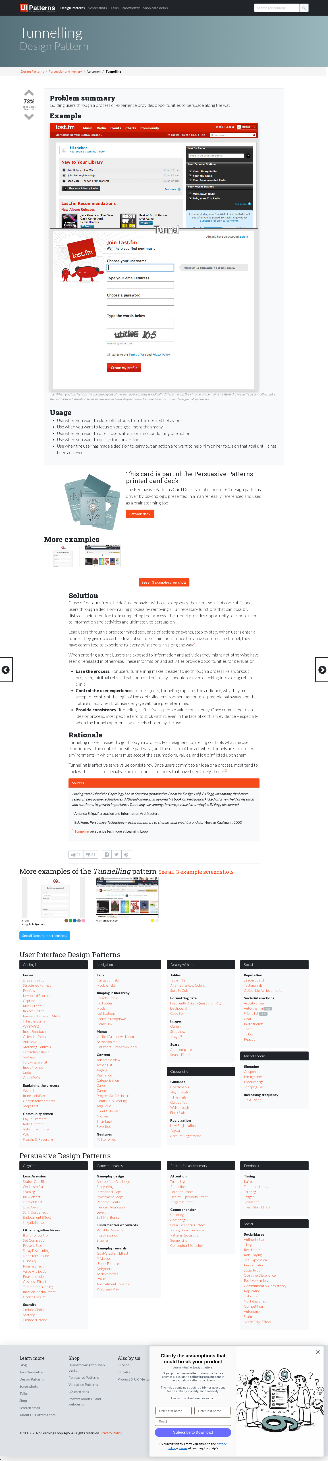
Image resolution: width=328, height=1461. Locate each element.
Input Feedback (34, 1031)
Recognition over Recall (187, 1230)
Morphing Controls (37, 1047)
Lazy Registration (183, 1126)
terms (183, 1448)
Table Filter (178, 980)
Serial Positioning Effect (187, 1225)
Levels (101, 1212)
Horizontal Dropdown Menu (117, 1047)
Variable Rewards (110, 1230)
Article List (104, 1065)
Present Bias (32, 1245)
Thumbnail (104, 1121)
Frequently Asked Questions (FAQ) (196, 1003)
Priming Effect (33, 1266)
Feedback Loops (256, 1187)
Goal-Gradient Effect (112, 1253)
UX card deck (79, 1391)
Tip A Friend (253, 1100)
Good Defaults (34, 1078)
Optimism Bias (33, 1187)
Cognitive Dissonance (260, 1275)
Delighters (104, 1269)
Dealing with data (183, 964)
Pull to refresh (107, 1139)
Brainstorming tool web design (87, 1367)
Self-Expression (255, 1260)
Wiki (26, 1134)
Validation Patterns (83, 1384)
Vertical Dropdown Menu (115, 1037)
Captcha (29, 1001)
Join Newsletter (31, 1372)
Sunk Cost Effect (35, 1212)
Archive (102, 1116)
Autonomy (251, 1311)
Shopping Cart (254, 1087)
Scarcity (29, 1315)
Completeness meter (39, 1101)
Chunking (177, 1215)
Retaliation (252, 1250)
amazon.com (110, 920)
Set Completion (34, 1240)
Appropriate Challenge (113, 1181)
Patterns (72, 8)
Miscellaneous (255, 1056)
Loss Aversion (33, 1207)
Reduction (178, 1187)
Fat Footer (104, 1003)
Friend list (251, 1013)
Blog (23, 1365)
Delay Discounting (36, 1251)
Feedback (251, 1165)
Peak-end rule (33, 1276)
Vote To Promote (36, 1129)
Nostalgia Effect (256, 1301)
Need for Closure (36, 1256)
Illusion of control (35, 1235)
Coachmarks (179, 1087)
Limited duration (35, 1320)
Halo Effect (252, 1296)
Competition (253, 1306)
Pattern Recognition (185, 1235)
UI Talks (124, 1372)
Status (248, 1317)
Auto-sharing (253, 1008)
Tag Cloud (104, 1106)
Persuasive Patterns (84, 1377)
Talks (114, 8)
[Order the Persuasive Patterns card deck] (92, 500)
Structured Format (37, 985)
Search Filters (180, 1055)
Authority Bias (254, 1239)
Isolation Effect (181, 1192)
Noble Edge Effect (257, 1322)
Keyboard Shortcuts (38, 996)
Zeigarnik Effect (182, 1202)
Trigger (249, 1197)
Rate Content (33, 1124)
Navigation (105, 964)
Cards (101, 1085)
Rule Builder (32, 1006)
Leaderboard (254, 980)
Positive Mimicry (256, 1280)
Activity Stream (255, 1003)
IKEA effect (31, 1197)
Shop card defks (155, 8)
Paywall (175, 1131)
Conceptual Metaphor (186, 1245)
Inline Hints (178, 1097)
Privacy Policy (111, 1433)
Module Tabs (106, 985)
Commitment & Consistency (265, 1286)
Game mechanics (110, 1165)
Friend (248, 1029)
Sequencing (178, 1240)
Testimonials (253, 985)
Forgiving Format (35, 1062)
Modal (101, 1008)
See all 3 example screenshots (164, 582)
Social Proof (253, 1270)
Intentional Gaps (109, 1192)
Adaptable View (108, 1060)
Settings (29, 1057)
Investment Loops (110, 1197)
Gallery (175, 1026)
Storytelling (105, 1187)
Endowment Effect (37, 1217)
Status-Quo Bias (35, 1181)
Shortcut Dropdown (111, 1019)
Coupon (250, 1072)
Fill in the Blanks (34, 1021)
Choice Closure (34, 1297)
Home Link (104, 1024)
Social (248, 964)
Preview (29, 990)
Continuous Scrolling (112, 1101)
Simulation (251, 1202)
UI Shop (124, 1365)
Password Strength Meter (42, 1016)
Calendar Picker (35, 1037)
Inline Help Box (34, 1096)
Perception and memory (65, 71)
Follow (248, 1034)
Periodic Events (108, 1202)
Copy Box (177, 1013)
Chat (247, 1019)
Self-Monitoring (108, 1217)
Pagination (104, 1075)
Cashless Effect (34, 1282)
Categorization (108, 1080)
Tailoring (250, 1192)
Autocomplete (181, 1049)
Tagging (102, 1070)
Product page (254, 1082)
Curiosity (29, 1261)
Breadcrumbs (107, 998)
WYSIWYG (31, 1026)
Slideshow (177, 1031)
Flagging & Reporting (38, 1139)
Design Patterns (32, 71)
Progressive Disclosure (114, 1096)
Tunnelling (177, 1181)
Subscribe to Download (193, 1432)
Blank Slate (178, 1113)
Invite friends (254, 1024)
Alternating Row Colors (187, 985)
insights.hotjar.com (33, 924)
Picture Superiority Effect (189, 1197)
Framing (29, 1192)
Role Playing (253, 1255)
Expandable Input (36, 1052)
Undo (27, 1072)
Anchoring (177, 1220)
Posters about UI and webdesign (85, 1401)
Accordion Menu (109, 1042)
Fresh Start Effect (257, 1207)
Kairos (248, 1181)
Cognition (30, 1165)
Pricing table (253, 1077)
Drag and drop (33, 980)
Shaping (102, 1240)
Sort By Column (181, 990)
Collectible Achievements (263, 990)
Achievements (107, 1274)
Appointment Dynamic (113, 1284)
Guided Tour (179, 1102)
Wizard (28, 1091)
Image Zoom (179, 1037)
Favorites (104, 1126)
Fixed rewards (107, 1235)
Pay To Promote (35, 1119)
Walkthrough (179, 1107)
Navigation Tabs (108, 980)
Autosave (30, 1042)
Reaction (250, 1039)
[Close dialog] (318, 1352)
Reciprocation (254, 1265)
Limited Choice (34, 1310)
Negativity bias (34, 1222)
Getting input (33, 964)
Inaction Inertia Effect (39, 1292)
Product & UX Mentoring (137, 1379)
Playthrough (179, 1092)
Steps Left (30, 1106)
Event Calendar (108, 1111)
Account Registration (185, 1136)
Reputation (252, 1291)
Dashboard (178, 1008)
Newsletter (131, 8)
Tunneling (81, 831)
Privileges (104, 1258)
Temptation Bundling (38, 1287)
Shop (23, 1400)
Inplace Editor (33, 1011)
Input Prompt (33, 1067)
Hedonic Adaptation (112, 1207)
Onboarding (179, 1071)
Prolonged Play (108, 1289)
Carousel (103, 1091)
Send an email (29, 1407)
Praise (101, 1279)
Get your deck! (140, 514)
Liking (248, 1245)
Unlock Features (108, 1263)
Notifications (106, 1013)
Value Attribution (35, 1271)
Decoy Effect (32, 1202)
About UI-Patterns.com (37, 1415)
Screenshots (97, 8)
